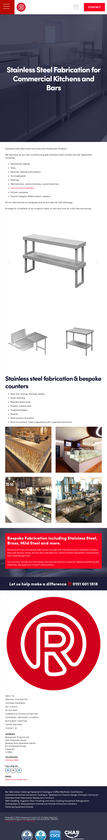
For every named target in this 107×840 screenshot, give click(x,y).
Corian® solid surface (43, 564)
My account (11, 710)
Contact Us (11, 728)
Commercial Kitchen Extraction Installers (56, 803)
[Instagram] (13, 770)
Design (73, 794)
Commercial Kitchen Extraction (21, 714)
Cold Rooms (76, 792)
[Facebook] (7, 770)
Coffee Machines (13, 724)
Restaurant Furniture (16, 721)
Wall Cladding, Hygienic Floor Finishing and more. (30, 800)
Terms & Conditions (26, 821)
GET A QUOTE (11, 707)
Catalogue (47, 792)
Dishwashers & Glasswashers (20, 803)
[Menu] (6, 6)
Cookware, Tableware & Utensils (21, 717)
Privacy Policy (11, 821)
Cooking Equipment (65, 800)
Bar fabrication (12, 792)
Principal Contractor (16, 699)
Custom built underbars (22, 188)
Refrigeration (82, 800)
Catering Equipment (15, 703)
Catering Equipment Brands (19, 806)
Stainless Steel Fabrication (18, 797)
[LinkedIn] (19, 770)
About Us (9, 696)
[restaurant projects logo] (21, 7)
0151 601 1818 (85, 583)
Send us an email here (16, 779)
